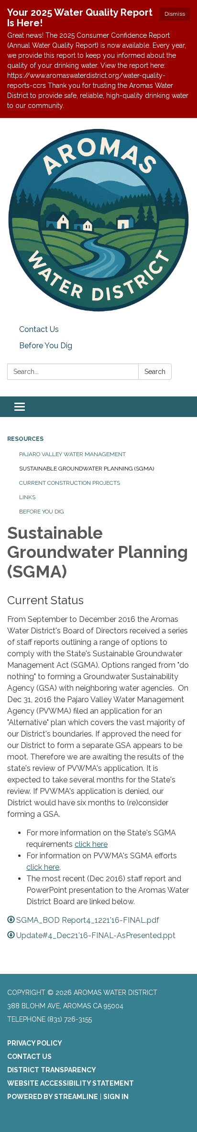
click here (91, 844)
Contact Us (39, 329)
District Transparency (51, 1070)
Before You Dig (45, 345)
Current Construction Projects (69, 483)
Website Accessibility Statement (70, 1083)
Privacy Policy (34, 1043)
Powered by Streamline (52, 1096)
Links (27, 497)
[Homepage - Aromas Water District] (98, 220)
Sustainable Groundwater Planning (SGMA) (86, 468)
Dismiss (174, 14)
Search (154, 371)
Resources (25, 439)
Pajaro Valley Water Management (72, 454)
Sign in (116, 1096)
